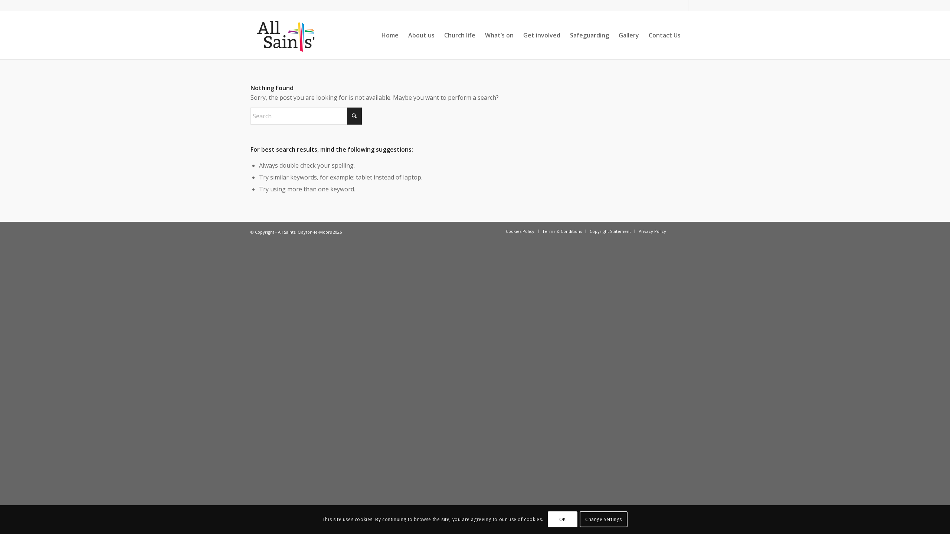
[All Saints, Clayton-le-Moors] (286, 35)
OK (562, 519)
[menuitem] (390, 35)
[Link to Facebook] (682, 5)
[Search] (692, 35)
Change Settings (603, 519)
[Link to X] (694, 5)
